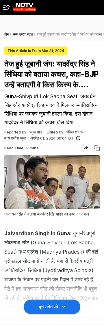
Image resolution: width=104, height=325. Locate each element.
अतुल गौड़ (35, 132)
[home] (24, 5)
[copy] (97, 148)
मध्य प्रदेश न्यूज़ (15, 138)
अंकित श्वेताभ (74, 132)
